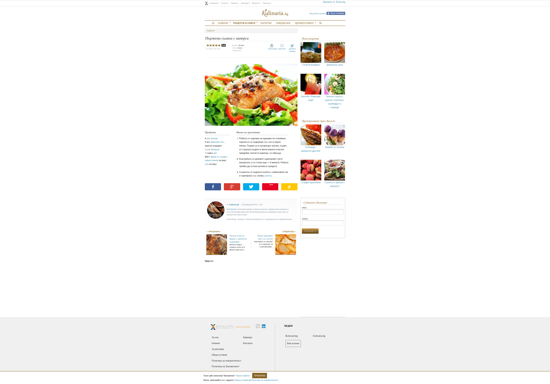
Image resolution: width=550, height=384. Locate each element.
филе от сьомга (219, 156)
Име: (304, 207)
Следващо (289, 231)
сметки (266, 3)
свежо (234, 3)
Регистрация (320, 13)
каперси (215, 149)
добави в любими (292, 49)
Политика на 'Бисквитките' (226, 366)
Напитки (266, 23)
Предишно (213, 231)
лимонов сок (216, 142)
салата (268, 175)
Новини (223, 23)
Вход (312, 13)
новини (213, 3)
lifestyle (244, 3)
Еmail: (305, 218)
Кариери (247, 337)
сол (207, 164)
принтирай (271, 48)
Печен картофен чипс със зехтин (265, 237)
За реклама (218, 349)
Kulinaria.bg (234, 204)
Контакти (248, 343)
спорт (224, 3)
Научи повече (243, 375)
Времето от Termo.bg (334, 2)
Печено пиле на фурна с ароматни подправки (238, 238)
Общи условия (241, 379)
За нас (215, 337)
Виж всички (293, 343)
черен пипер (211, 160)
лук (215, 153)
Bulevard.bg (291, 336)
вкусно (255, 3)
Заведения (283, 23)
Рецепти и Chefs (244, 23)
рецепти (210, 31)
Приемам (259, 375)
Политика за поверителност (264, 379)
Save (271, 184)
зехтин (214, 138)
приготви (282, 48)
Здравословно (304, 23)
